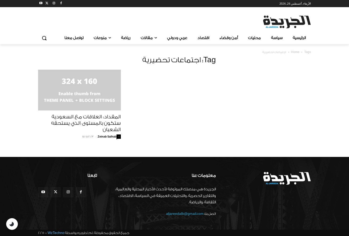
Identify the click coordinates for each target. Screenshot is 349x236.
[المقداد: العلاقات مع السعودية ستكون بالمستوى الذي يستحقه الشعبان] (79, 90)
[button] (44, 38)
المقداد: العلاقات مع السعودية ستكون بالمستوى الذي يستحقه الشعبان (86, 123)
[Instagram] (54, 4)
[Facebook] (61, 4)
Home (295, 52)
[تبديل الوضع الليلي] (12, 224)
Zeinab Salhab (107, 136)
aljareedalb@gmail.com (185, 214)
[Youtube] (41, 4)
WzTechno (56, 233)
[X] (47, 4)
